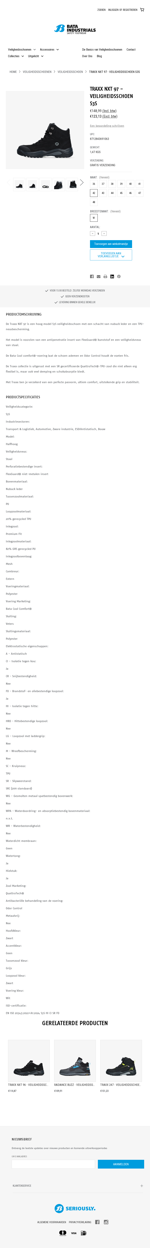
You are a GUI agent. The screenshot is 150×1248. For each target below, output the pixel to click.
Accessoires (47, 49)
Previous (8, 182)
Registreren (130, 9)
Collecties (13, 56)
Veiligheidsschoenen (19, 49)
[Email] (98, 276)
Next (81, 182)
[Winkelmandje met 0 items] (142, 10)
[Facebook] (92, 276)
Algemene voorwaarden (51, 1222)
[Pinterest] (119, 276)
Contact (131, 49)
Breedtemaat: (105, 211)
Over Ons (87, 56)
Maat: (99, 177)
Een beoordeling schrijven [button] (107, 125)
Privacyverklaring (80, 1222)
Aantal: (95, 227)
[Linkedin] (112, 276)
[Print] (105, 276)
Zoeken (101, 9)
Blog (99, 56)
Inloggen (113, 9)
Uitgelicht (33, 56)
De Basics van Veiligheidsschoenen (102, 49)
